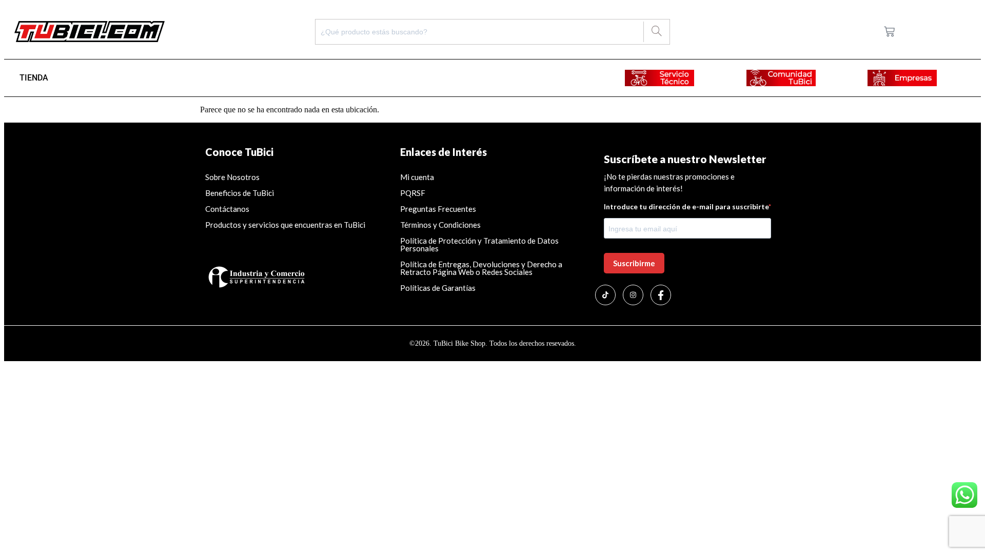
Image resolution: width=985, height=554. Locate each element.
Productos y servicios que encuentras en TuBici (285, 224)
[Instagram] (633, 295)
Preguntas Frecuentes (438, 208)
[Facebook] (661, 295)
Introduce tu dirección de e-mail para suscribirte (686, 206)
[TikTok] (605, 295)
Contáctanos (227, 208)
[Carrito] (889, 31)
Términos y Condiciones (440, 224)
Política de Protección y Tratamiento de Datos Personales (479, 244)
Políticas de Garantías (438, 287)
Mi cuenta (417, 177)
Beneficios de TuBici (239, 192)
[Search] (656, 32)
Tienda (33, 78)
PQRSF (412, 192)
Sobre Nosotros (232, 177)
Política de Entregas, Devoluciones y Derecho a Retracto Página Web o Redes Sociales (481, 268)
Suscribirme (634, 263)
